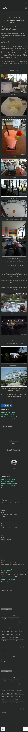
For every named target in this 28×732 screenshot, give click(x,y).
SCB (23, 634)
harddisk (12, 628)
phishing (21, 631)
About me (3, 659)
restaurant (10, 426)
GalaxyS (14, 625)
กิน (7, 647)
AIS (5, 618)
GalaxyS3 (20, 625)
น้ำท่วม (17, 647)
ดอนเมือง (12, 647)
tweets (22, 640)
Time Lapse (12, 640)
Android (10, 618)
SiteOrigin (19, 728)
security (3, 637)
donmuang (4, 625)
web (20, 643)
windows (3, 647)
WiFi (24, 643)
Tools (17, 640)
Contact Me (3, 661)
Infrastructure (19, 628)
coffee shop (4, 426)
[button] (3, 729)
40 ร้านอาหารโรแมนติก (6, 570)
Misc (19, 17)
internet (3, 631)
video (17, 643)
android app (16, 618)
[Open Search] (26, 2)
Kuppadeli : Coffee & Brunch (8, 412)
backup (11, 621)
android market (5, 621)
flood (9, 625)
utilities (11, 643)
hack (8, 628)
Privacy (12, 634)
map (8, 631)
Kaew (4, 7)
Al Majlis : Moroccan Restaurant (9, 416)
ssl (7, 637)
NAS (12, 631)
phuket (7, 634)
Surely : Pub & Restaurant (7, 414)
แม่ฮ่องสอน (4, 650)
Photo (3, 634)
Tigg (2, 499)
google (3, 628)
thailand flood (4, 640)
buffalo (16, 621)
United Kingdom (5, 643)
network (16, 631)
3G (2, 618)
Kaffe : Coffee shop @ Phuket (8, 419)
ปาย (22, 647)
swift (17, 637)
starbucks (12, 637)
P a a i (2, 421)
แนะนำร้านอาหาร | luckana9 (8, 579)
